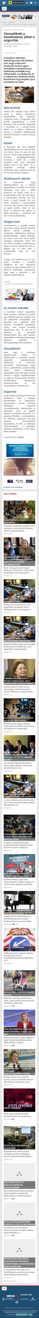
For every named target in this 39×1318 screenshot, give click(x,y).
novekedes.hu (10, 437)
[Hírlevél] (31, 3)
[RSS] (27, 3)
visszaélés (20, 30)
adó (14, 30)
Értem (30, 1314)
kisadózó (8, 30)
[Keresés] (35, 3)
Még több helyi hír (9, 1281)
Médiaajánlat (9, 1308)
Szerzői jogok (19, 1308)
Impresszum (28, 1308)
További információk (21, 1314)
